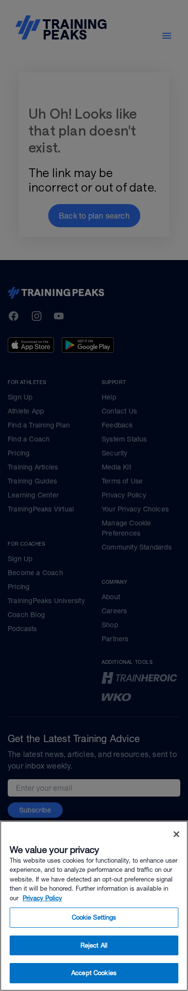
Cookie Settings (94, 917)
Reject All (94, 945)
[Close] (176, 834)
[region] (94, 906)
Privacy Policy (42, 898)
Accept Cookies (94, 973)
